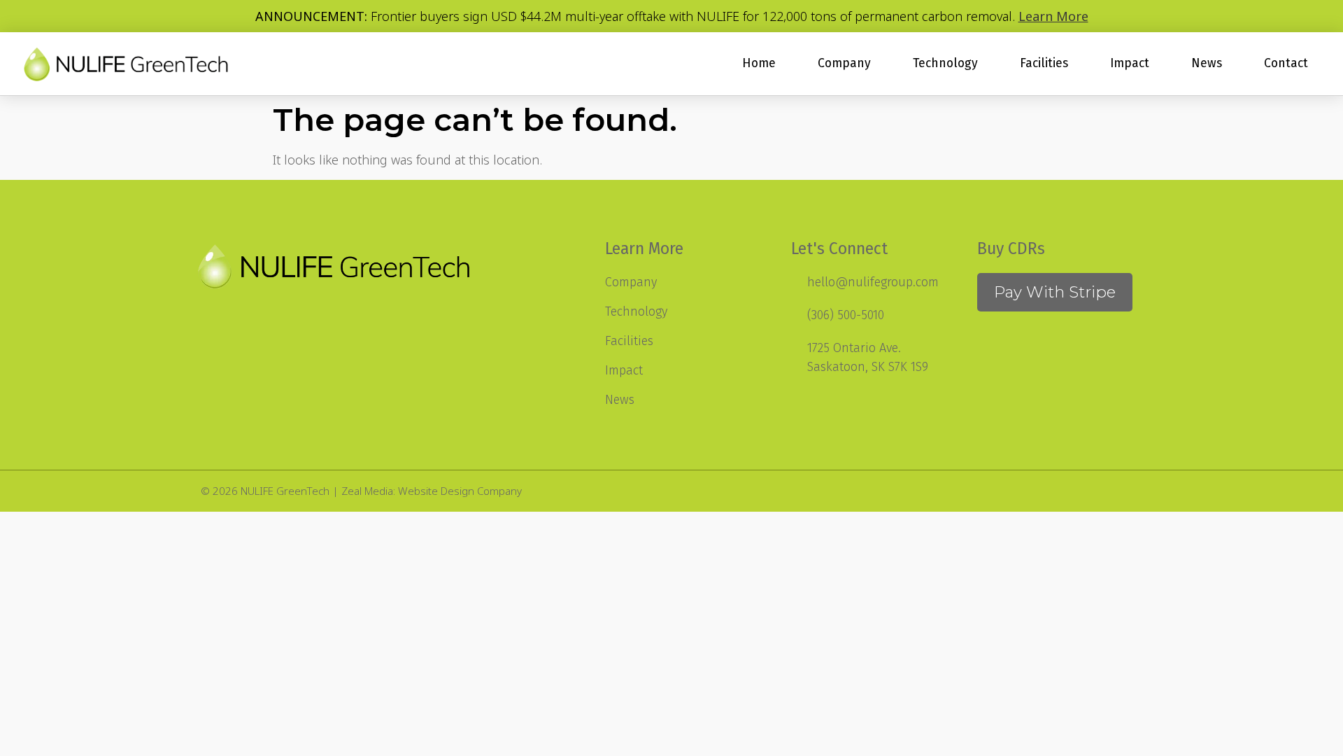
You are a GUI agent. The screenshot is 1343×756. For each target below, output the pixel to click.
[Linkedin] (1129, 490)
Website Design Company (460, 491)
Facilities (1044, 63)
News (1206, 63)
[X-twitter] (1065, 490)
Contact (1286, 63)
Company (844, 63)
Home (759, 63)
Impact (1129, 63)
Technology (945, 63)
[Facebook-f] (1096, 490)
